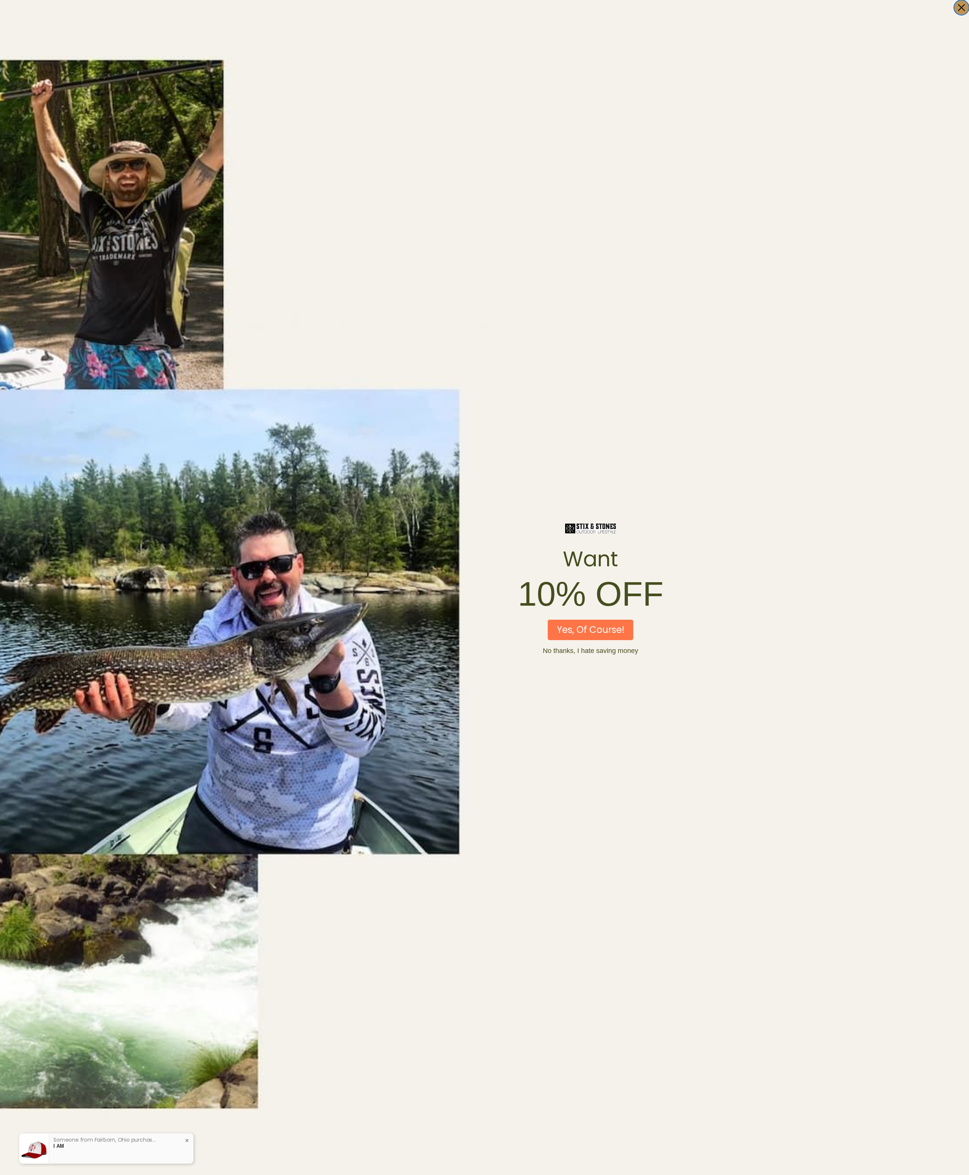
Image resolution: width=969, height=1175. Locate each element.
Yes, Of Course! (591, 629)
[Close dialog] (961, 7)
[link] (590, 528)
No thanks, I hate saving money (590, 651)
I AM (58, 1146)
